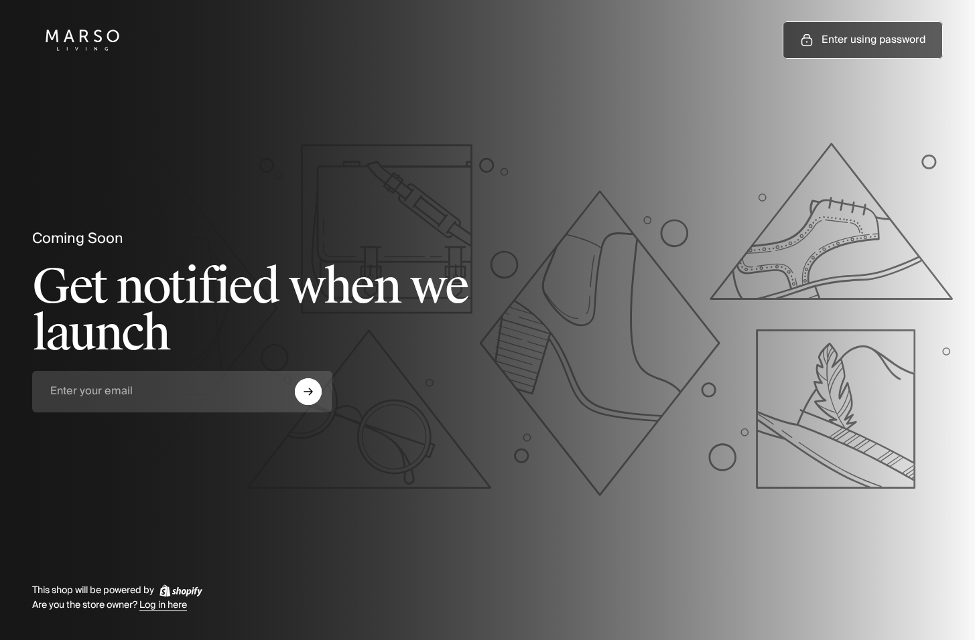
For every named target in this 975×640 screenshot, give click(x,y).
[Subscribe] (308, 391)
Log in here (163, 606)
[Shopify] (180, 590)
